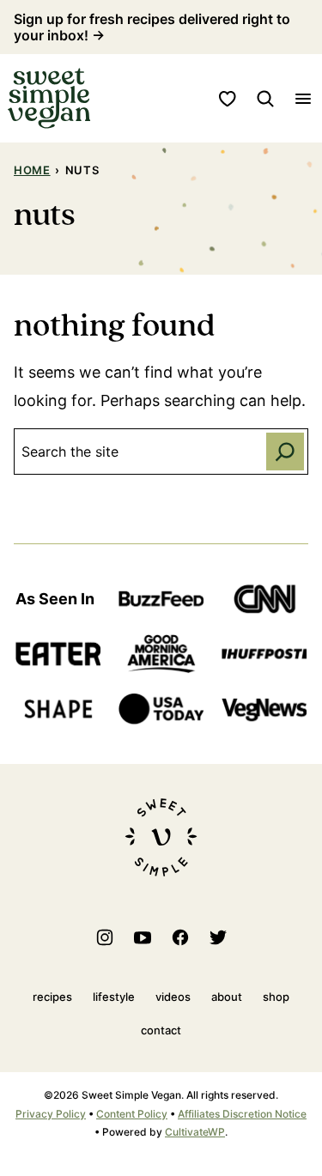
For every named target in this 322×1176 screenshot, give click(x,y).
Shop (276, 996)
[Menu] (303, 99)
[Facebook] (180, 937)
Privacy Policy (50, 1113)
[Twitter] (218, 937)
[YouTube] (142, 937)
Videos (173, 996)
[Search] (265, 99)
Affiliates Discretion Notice (242, 1113)
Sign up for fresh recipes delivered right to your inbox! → (152, 27)
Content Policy (131, 1113)
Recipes (52, 996)
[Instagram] (105, 937)
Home (32, 170)
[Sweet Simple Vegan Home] (49, 98)
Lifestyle (114, 996)
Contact (161, 1030)
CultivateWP (195, 1131)
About (226, 996)
